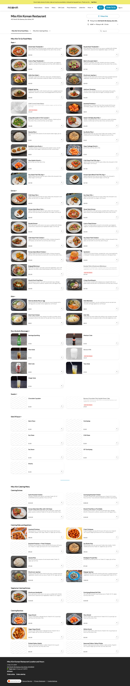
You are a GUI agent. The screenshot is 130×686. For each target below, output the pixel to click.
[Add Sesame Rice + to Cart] (61, 139)
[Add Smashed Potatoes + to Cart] (116, 111)
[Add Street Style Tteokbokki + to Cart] (61, 54)
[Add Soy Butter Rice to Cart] (116, 551)
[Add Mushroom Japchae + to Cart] (116, 82)
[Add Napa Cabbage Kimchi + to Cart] (116, 153)
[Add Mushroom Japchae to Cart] (61, 579)
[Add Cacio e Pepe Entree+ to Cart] (116, 231)
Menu (53, 7)
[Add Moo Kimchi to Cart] (116, 622)
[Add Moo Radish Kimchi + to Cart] (61, 168)
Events (47, 7)
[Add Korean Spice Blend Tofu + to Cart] (61, 216)
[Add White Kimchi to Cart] (116, 636)
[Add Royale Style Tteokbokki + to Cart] (116, 54)
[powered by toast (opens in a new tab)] (14, 681)
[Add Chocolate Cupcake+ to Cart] (61, 406)
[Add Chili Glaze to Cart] (116, 442)
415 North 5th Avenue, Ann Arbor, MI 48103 (20, 667)
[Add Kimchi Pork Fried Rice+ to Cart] (61, 288)
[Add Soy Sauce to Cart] (61, 457)
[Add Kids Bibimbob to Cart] (116, 308)
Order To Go (111, 7)
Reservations (38, 7)
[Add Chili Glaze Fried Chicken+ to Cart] (61, 245)
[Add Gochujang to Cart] (116, 428)
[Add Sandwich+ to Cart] (116, 259)
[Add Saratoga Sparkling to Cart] (61, 343)
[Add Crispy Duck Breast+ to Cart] (116, 288)
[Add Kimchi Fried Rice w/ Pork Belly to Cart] (116, 516)
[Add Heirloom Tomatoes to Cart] (116, 97)
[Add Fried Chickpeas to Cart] (116, 537)
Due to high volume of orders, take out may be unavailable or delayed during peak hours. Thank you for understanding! (62, 2)
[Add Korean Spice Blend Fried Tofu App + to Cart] (116, 182)
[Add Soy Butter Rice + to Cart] (116, 139)
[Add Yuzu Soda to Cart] (116, 371)
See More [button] (93, 2)
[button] (90, 7)
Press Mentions (71, 7)
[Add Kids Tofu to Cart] (116, 322)
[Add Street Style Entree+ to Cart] (116, 216)
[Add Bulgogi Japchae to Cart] (61, 97)
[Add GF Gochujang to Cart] (116, 457)
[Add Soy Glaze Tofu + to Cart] (116, 202)
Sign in (120, 7)
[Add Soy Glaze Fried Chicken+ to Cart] (116, 245)
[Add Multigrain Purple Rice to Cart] (116, 565)
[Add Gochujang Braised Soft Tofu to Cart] (116, 600)
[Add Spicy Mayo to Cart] (61, 428)
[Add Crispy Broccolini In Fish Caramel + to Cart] (61, 125)
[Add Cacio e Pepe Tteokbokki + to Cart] (61, 68)
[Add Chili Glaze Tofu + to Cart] (61, 202)
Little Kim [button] (82, 7)
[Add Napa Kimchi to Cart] (61, 622)
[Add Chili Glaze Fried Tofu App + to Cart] (116, 168)
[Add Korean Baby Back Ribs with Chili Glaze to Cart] (61, 516)
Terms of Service (27, 681)
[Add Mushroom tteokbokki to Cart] (61, 600)
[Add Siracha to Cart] (61, 471)
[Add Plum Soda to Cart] (61, 357)
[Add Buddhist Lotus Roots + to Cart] (61, 153)
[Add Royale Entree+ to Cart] (61, 231)
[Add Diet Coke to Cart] (61, 371)
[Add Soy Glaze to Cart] (61, 442)
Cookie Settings (52, 681)
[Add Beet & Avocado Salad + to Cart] (116, 68)
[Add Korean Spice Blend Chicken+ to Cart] (61, 259)
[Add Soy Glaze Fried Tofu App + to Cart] (61, 182)
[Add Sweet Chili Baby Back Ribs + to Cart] (116, 125)
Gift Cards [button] (61, 7)
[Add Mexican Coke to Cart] (116, 343)
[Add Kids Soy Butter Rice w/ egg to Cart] (61, 308)
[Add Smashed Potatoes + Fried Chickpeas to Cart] (61, 551)
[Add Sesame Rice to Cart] (61, 565)
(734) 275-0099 (12, 664)
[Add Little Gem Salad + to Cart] (61, 82)
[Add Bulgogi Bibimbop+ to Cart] (61, 273)
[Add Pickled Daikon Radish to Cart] (61, 651)
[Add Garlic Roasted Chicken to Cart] (61, 502)
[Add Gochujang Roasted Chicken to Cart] (116, 502)
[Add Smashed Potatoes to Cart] (61, 537)
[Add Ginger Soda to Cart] (61, 385)
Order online (11, 674)
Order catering (20, 674)
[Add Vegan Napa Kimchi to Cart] (61, 636)
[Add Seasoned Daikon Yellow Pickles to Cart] (116, 651)
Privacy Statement (39, 681)
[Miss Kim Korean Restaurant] (13, 7)
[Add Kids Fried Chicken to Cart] (61, 322)
